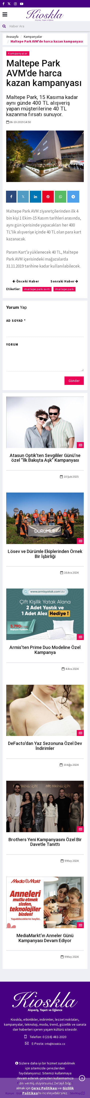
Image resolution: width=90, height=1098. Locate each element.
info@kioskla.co (55, 1044)
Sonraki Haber (62, 281)
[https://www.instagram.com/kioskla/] (15, 4)
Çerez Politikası (44, 1088)
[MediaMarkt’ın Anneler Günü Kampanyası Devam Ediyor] (45, 902)
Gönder (74, 380)
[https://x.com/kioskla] (9, 4)
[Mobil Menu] (4, 14)
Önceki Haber (27, 281)
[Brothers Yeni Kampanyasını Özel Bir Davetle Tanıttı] (45, 806)
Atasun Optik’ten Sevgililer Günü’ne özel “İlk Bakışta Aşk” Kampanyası (45, 458)
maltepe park (64, 289)
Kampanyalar (33, 37)
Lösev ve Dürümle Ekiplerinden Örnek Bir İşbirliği (45, 554)
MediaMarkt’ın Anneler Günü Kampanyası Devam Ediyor (45, 938)
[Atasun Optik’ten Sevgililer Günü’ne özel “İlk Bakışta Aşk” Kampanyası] (45, 422)
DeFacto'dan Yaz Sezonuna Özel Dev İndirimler (45, 746)
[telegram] (73, 197)
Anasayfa (12, 37)
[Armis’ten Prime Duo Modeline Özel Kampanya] (45, 614)
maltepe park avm (37, 289)
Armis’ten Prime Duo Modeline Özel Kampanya (45, 650)
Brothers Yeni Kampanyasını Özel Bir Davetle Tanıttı (45, 842)
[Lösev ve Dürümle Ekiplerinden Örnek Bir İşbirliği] (45, 518)
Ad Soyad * (16, 321)
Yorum (12, 344)
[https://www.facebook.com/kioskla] (3, 4)
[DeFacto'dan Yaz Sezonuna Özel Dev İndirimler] (45, 710)
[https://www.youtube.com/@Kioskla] (21, 4)
